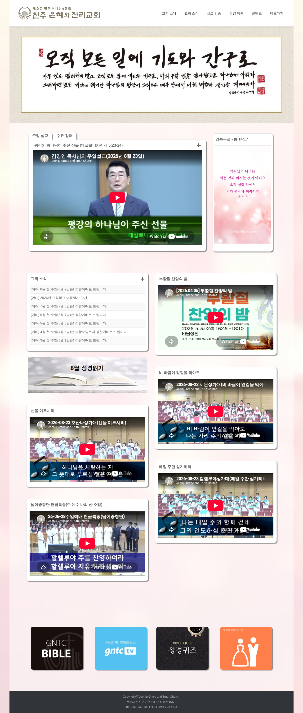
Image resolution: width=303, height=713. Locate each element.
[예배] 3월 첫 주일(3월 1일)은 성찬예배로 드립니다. (69, 340)
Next (288, 74)
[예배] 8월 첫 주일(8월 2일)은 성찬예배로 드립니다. (69, 289)
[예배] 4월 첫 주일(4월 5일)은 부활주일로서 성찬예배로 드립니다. (79, 332)
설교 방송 (214, 13)
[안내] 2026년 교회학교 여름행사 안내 (59, 298)
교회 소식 (191, 13)
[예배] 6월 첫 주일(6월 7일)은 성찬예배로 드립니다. (69, 315)
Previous (15, 74)
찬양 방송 (236, 13)
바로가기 (276, 13)
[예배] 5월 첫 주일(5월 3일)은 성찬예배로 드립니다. (69, 323)
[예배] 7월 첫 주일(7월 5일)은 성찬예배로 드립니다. (69, 306)
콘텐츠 (257, 13)
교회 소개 (169, 13)
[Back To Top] (290, 701)
